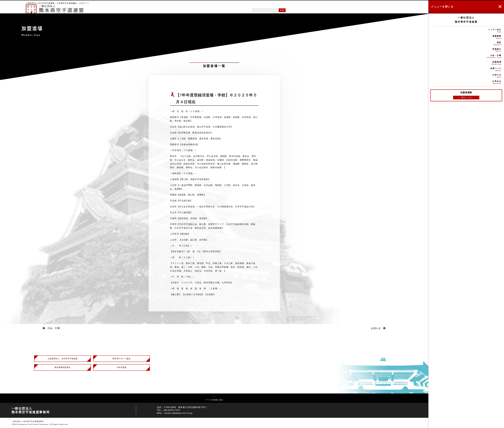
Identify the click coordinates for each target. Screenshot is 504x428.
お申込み (496, 82)
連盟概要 (496, 37)
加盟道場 (496, 63)
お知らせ (496, 76)
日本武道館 (122, 367)
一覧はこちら (466, 97)
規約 (497, 43)
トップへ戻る (494, 30)
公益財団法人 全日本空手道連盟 (62, 358)
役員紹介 (496, 50)
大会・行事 (494, 56)
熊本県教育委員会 (62, 367)
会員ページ (495, 69)
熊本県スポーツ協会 (121, 358)
